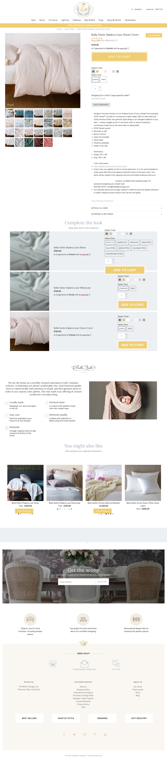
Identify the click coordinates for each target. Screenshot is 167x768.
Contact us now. (98, 98)
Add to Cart (119, 56)
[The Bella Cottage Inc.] (83, 3)
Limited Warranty (83, 701)
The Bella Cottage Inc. (79, 756)
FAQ (83, 707)
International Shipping (83, 692)
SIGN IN (149, 9)
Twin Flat (110, 242)
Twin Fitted (146, 242)
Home (59, 29)
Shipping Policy (83, 689)
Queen (95, 79)
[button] (97, 38)
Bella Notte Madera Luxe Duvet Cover (73, 328)
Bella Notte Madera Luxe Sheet (70, 247)
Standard (123, 288)
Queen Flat (122, 242)
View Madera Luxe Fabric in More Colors (110, 166)
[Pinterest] (94, 734)
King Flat (134, 242)
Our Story (138, 687)
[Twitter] (74, 734)
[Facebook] (63, 734)
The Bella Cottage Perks (83, 695)
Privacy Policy (83, 704)
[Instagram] (84, 734)
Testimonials (137, 689)
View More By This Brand (102, 201)
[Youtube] (104, 734)
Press (138, 692)
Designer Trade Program (83, 698)
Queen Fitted (123, 248)
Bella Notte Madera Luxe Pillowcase (72, 287)
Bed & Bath (70, 29)
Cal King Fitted (139, 248)
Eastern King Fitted (114, 254)
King (103, 79)
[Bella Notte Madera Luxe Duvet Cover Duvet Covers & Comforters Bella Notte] (9, 113)
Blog (138, 695)
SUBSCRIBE (102, 582)
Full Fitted (110, 248)
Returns (83, 687)
